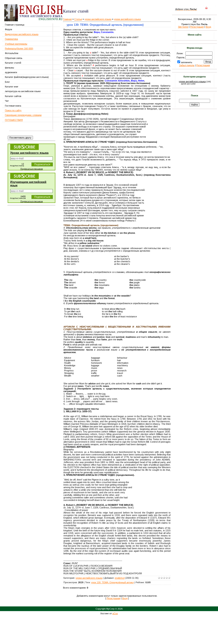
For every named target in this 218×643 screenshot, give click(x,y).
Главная (67, 19)
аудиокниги (11, 72)
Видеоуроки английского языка (21, 34)
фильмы (9, 67)
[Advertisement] (113, 4)
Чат (7, 101)
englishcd (120, 578)
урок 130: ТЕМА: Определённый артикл (112, 582)
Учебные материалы (16, 44)
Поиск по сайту (13, 110)
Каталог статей (13, 62)
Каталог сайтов (13, 96)
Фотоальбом (11, 53)
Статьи (78, 19)
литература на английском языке (23, 91)
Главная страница (14, 24)
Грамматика (11, 39)
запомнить (186, 62)
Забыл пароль (186, 65)
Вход (125, 598)
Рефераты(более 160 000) (19, 48)
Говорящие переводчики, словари (23, 115)
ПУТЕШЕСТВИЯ (14, 120)
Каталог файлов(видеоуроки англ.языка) (27, 77)
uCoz (115, 613)
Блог (7, 82)
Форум (8, 29)
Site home (183, 27)
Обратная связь (13, 58)
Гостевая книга (13, 105)
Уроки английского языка (29, 152)
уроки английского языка (98, 19)
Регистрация (113, 598)
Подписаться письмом (31, 169)
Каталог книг (11, 86)
